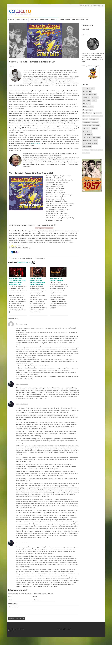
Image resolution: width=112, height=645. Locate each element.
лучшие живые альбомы (90, 143)
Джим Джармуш (87, 110)
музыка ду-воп (87, 146)
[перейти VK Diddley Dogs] (93, 73)
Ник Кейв (95, 122)
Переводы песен (64, 19)
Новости (11, 19)
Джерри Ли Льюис (88, 106)
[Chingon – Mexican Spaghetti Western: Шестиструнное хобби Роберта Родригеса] (38, 272)
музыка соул (98, 150)
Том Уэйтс (94, 128)
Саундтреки (34, 19)
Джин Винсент (87, 113)
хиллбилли (86, 153)
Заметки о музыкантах (80, 19)
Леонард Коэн (94, 119)
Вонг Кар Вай (86, 100)
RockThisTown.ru (23, 262)
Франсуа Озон (87, 131)
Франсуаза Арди (87, 134)
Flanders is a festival (88, 88)
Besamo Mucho (35, 143)
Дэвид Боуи (86, 116)
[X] (14, 252)
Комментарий (13, 603)
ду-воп (95, 140)
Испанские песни (97, 116)
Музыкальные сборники (48, 19)
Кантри (85, 119)
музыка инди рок (87, 150)
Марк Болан (86, 122)
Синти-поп (86, 128)
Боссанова (94, 97)
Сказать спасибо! (84, 5)
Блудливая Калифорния (89, 94)
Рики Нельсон (87, 125)
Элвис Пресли (87, 140)
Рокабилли (29, 258)
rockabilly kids (87, 91)
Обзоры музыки (21, 19)
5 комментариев (40, 258)
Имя (9, 596)
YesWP (69, 629)
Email (35, 596)
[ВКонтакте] (12, 252)
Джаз (94, 100)
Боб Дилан (86, 97)
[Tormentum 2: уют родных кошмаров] (58, 272)
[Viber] (16, 252)
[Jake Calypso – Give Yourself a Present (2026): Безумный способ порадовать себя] (17, 272)
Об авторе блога (95, 5)
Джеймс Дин (86, 103)
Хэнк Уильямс (87, 137)
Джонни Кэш (97, 113)
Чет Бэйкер (96, 137)
